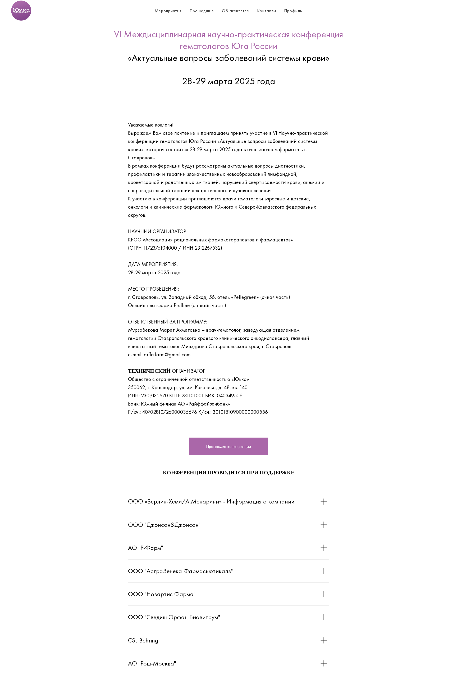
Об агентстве (235, 11)
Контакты (266, 11)
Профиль (293, 11)
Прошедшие (202, 11)
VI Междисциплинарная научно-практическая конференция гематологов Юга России (228, 40)
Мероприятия (168, 11)
